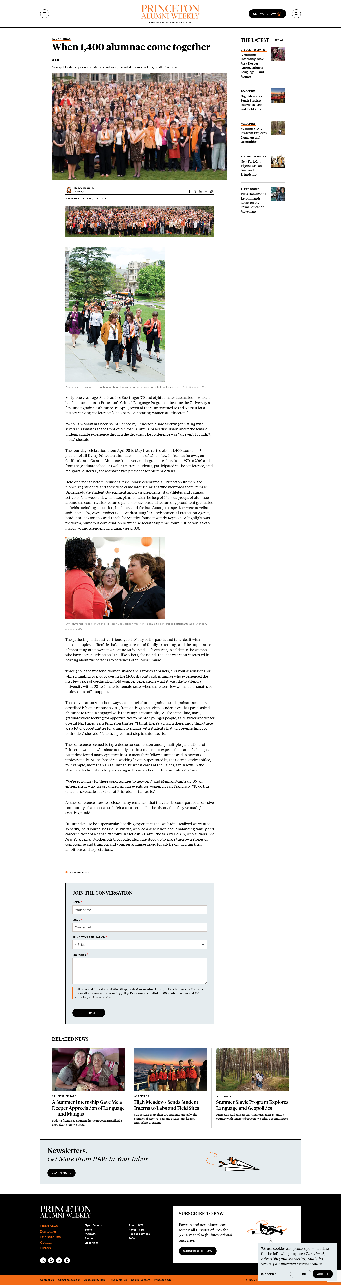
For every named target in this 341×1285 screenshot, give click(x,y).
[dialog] (297, 1262)
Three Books (250, 189)
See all (279, 40)
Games (88, 1238)
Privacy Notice (118, 1280)
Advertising (136, 1230)
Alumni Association (69, 1280)
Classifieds (91, 1243)
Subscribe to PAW (197, 1251)
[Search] (296, 13)
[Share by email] (206, 191)
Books (88, 1230)
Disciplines (48, 1231)
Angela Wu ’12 (86, 188)
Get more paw (264, 14)
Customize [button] (268, 1274)
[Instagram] (59, 1260)
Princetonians (50, 1237)
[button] (212, 191)
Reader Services (139, 1234)
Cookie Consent (140, 1280)
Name (76, 902)
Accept (322, 1274)
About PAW (136, 1225)
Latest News (49, 1226)
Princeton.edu (162, 1280)
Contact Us (47, 1280)
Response (79, 955)
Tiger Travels (93, 1225)
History (45, 1248)
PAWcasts (90, 1234)
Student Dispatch (254, 50)
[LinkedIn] (67, 1260)
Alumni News (61, 39)
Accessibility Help (95, 1280)
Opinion (46, 1242)
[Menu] (44, 13)
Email (76, 920)
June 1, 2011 (92, 198)
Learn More (61, 1173)
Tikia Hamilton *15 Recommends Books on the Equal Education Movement (254, 202)
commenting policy (116, 993)
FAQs (132, 1238)
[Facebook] (51, 1260)
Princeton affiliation (88, 937)
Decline (300, 1274)
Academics (248, 91)
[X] (43, 1260)
